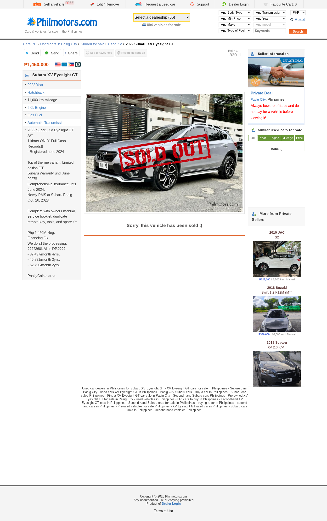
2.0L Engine (37, 107)
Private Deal (261, 93)
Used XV (115, 44)
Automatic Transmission (46, 123)
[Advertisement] (52, 309)
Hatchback (36, 92)
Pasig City (258, 99)
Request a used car (159, 4)
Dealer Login (238, 4)
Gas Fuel (35, 115)
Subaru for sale (92, 44)
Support (202, 4)
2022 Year (35, 85)
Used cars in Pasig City (58, 44)
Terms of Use (163, 511)
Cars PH (30, 44)
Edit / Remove (107, 4)
